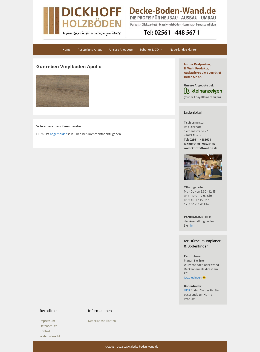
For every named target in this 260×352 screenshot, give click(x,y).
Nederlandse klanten (184, 50)
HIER (187, 290)
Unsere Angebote (121, 50)
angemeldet (58, 134)
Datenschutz (48, 326)
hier (191, 225)
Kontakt (45, 331)
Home (66, 50)
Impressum (47, 321)
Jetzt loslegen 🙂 (195, 278)
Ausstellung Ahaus (90, 50)
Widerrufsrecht (50, 336)
